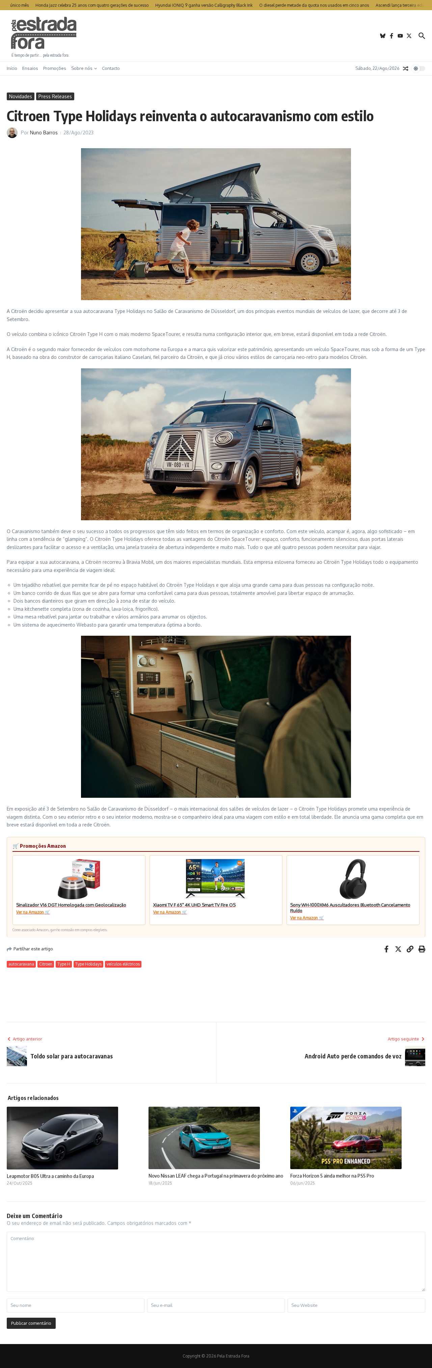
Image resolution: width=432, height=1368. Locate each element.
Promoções (54, 68)
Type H (63, 964)
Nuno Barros (44, 132)
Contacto (111, 68)
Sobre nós (81, 68)
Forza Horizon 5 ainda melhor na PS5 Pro (332, 1176)
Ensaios (30, 68)
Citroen (45, 964)
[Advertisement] (216, 36)
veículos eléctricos (123, 964)
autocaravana (21, 964)
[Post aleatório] (405, 68)
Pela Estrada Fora (44, 33)
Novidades (20, 96)
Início (12, 68)
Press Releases (55, 96)
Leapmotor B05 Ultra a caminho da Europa (50, 1176)
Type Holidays (88, 964)
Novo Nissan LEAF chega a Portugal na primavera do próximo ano (215, 1176)
